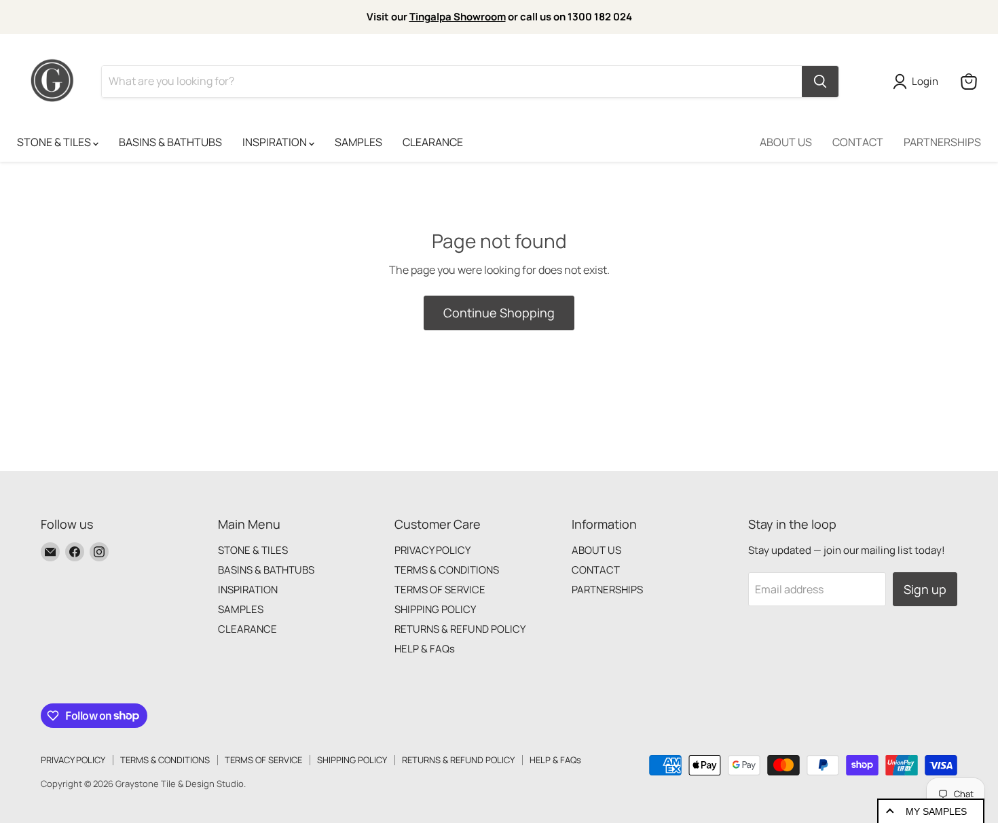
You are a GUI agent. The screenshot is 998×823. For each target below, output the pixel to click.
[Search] (820, 81)
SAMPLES (358, 142)
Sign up (925, 589)
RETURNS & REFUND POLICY (459, 629)
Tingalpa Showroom (457, 17)
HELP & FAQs (424, 649)
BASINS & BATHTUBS (170, 142)
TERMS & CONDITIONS (446, 570)
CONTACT (857, 142)
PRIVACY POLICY (432, 550)
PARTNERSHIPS (942, 142)
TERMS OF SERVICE (439, 589)
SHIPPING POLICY (435, 609)
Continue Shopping (499, 312)
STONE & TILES (55, 142)
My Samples (936, 811)
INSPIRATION (275, 142)
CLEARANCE (433, 142)
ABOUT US (786, 142)
